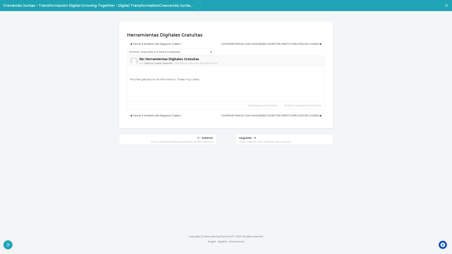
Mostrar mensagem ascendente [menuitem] (302, 105)
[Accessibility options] (442, 244)
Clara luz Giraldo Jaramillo (158, 63)
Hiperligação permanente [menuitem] (263, 105)
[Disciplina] (446, 5)
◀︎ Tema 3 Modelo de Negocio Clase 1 (155, 44)
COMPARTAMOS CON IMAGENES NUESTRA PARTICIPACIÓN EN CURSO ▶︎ (271, 44)
